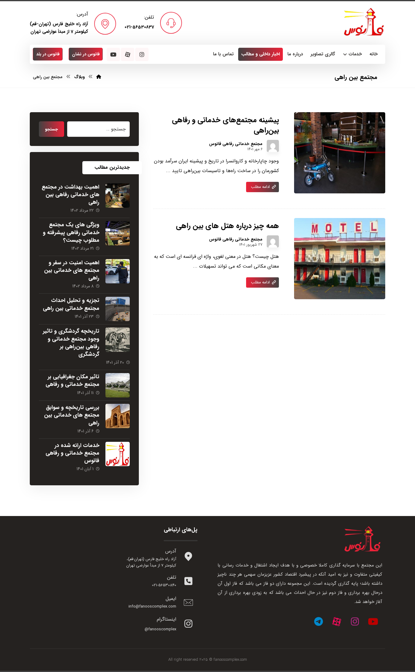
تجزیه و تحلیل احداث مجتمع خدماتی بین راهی (71, 304)
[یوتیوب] (373, 621)
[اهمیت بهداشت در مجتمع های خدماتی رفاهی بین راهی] (117, 195)
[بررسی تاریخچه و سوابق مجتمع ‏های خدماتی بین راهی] (117, 416)
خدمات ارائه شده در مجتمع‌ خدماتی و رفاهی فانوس (72, 453)
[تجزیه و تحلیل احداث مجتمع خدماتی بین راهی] (117, 309)
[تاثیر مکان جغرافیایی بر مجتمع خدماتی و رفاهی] (117, 385)
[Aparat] (127, 54)
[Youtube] (113, 54)
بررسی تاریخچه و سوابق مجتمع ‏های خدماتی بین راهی (71, 415)
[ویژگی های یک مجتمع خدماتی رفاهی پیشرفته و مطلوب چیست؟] (117, 233)
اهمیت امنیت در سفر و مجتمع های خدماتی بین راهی (71, 270)
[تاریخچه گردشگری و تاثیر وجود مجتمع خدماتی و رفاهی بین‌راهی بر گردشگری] (117, 339)
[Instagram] (142, 54)
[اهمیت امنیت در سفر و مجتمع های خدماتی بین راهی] (117, 271)
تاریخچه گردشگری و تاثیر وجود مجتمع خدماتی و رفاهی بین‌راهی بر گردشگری (71, 343)
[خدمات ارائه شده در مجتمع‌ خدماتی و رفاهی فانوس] (117, 454)
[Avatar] (273, 146)
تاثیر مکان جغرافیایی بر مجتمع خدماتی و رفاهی (72, 380)
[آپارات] (337, 621)
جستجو (51, 129)
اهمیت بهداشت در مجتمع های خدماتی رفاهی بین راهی (70, 194)
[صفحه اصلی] (98, 77)
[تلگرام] (318, 621)
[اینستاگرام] (355, 621)
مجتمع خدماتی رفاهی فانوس (235, 144)
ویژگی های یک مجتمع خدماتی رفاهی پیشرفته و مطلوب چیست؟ (71, 232)
